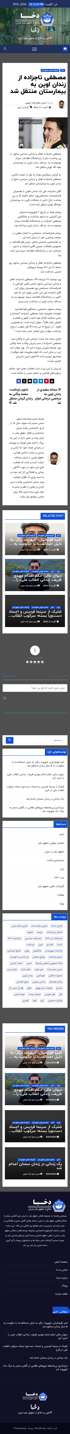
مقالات (60, 895)
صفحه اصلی (61, 1262)
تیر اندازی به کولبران (19, 957)
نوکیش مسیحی (55, 1001)
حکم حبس (12, 970)
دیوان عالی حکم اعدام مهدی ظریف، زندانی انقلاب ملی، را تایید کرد (38, 580)
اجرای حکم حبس (20, 926)
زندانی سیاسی (38, 982)
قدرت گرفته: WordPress (45, 1428)
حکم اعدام (26, 970)
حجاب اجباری (16, 963)
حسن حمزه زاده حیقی (36, 102)
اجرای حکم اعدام (39, 926)
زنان (62, 869)
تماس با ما (62, 1270)
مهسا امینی (19, 994)
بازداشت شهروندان (53, 951)
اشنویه (30, 932)
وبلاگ (64, 1286)
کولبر (35, 1001)
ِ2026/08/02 (50, 1062)
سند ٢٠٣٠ (59, 878)
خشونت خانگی (55, 976)
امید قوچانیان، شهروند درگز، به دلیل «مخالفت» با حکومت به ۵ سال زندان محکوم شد (36, 544)
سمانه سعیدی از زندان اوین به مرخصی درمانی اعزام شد (48, 396)
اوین (40, 945)
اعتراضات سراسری (33, 938)
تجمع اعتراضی (14, 951)
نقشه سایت (61, 1294)
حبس (29, 963)
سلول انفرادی (22, 982)
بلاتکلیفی (37, 951)
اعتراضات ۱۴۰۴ (14, 938)
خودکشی (40, 976)
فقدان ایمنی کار (16, 988)
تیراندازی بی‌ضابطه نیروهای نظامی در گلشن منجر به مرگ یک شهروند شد (36, 809)
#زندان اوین (22, 107)
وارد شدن (8, 676)
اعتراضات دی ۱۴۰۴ (53, 938)
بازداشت (30, 945)
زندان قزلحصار (55, 982)
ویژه (58, 571)
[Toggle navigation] (34, 49)
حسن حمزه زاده (54, 970)
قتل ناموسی (49, 994)
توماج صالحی (39, 957)
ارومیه (40, 932)
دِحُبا (35, 30)
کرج (42, 1001)
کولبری (26, 1001)
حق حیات (39, 970)
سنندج (59, 988)
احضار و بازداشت (54, 932)
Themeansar (20, 1428)
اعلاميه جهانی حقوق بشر (46, 535)
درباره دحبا (62, 1278)
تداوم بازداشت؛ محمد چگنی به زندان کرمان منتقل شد (21, 396)
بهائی (27, 951)
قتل (60, 994)
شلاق (29, 988)
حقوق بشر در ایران (54, 852)
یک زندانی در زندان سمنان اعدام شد (45, 799)
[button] (5, 49)
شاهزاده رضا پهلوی (43, 988)
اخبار (62, 70)
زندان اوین (27, 976)
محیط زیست (34, 994)
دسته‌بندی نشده (55, 860)
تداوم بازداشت (55, 957)
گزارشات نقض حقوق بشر (50, 70)
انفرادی (50, 945)
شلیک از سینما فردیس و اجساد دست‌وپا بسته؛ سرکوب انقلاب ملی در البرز (35, 616)
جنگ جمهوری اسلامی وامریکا (49, 963)
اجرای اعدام (56, 926)
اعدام (59, 945)
